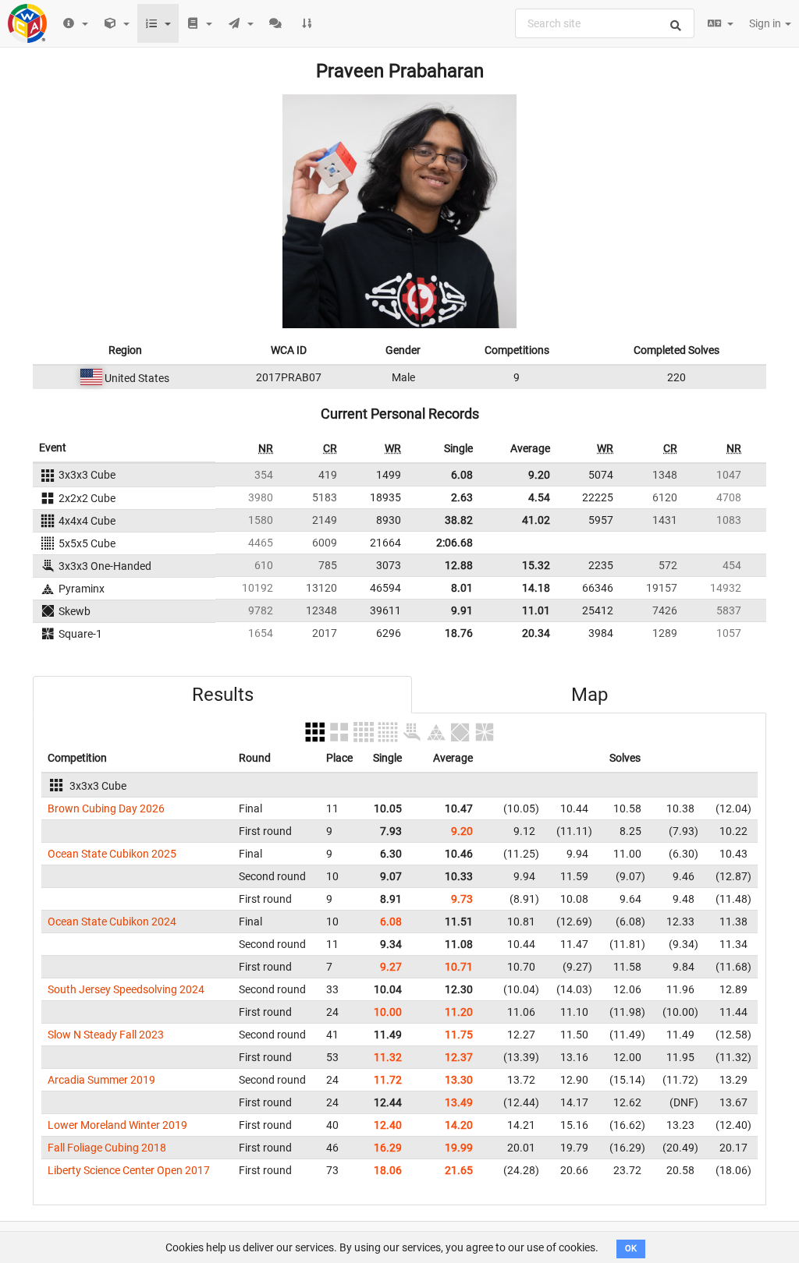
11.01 (536, 610)
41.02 (536, 520)
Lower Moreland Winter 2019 (117, 1125)
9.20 (539, 475)
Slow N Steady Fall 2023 (106, 1034)
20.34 (536, 633)
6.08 (462, 475)
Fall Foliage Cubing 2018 (107, 1147)
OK (631, 1249)
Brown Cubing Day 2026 (106, 808)
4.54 (539, 497)
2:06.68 (454, 542)
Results (223, 695)
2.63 (462, 497)
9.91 (462, 610)
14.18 (536, 588)
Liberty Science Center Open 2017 (129, 1170)
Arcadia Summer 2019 (101, 1080)
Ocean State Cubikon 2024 (112, 921)
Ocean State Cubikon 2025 (112, 853)
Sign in (766, 23)
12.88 (459, 565)
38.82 (459, 520)
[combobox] (604, 23)
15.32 (536, 565)
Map (589, 695)
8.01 (462, 588)
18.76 (459, 633)
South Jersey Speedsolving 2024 (126, 989)
